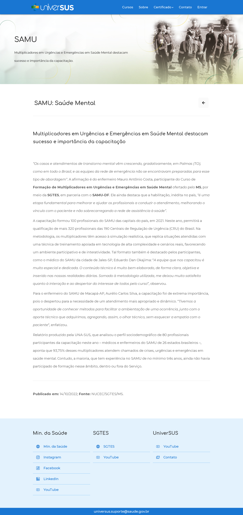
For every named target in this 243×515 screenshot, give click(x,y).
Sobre (143, 7)
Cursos (127, 7)
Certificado (162, 7)
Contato (185, 7)
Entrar (202, 7)
